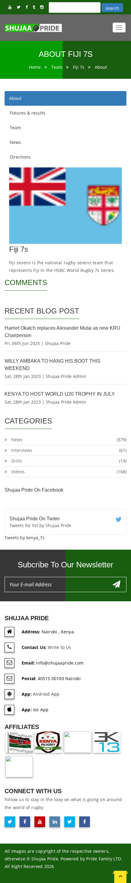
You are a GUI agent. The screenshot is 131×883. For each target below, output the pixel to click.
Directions (20, 157)
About (101, 67)
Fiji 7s (78, 67)
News (15, 142)
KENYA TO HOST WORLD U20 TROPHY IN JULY (60, 394)
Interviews (21, 450)
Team (56, 67)
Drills (16, 461)
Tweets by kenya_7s (24, 537)
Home (35, 67)
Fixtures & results (27, 113)
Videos (18, 471)
